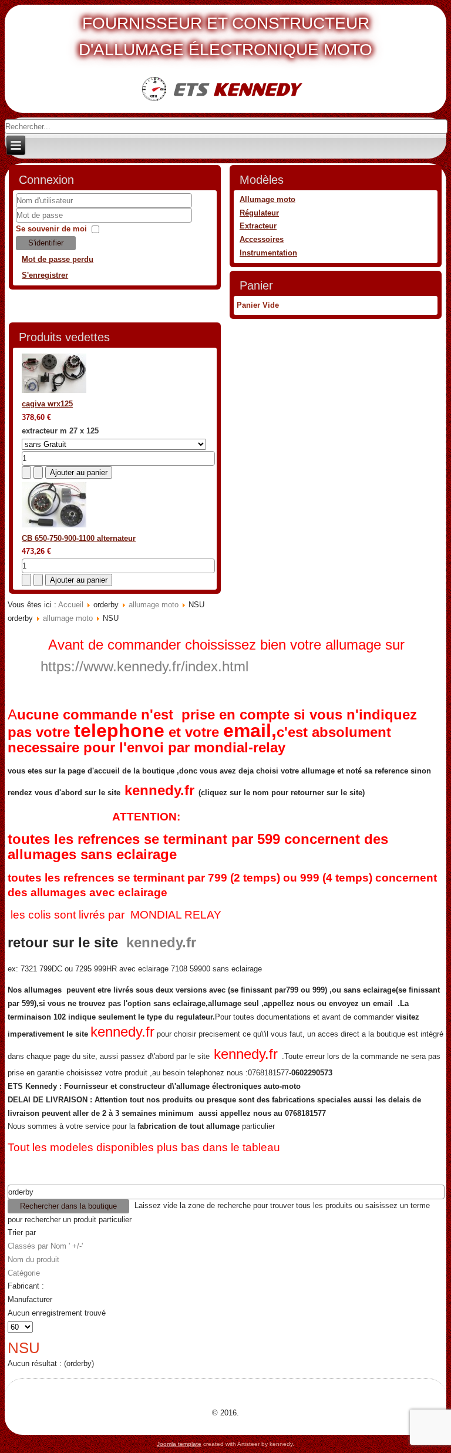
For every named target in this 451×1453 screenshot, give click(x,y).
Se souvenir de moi (51, 228)
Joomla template (179, 1444)
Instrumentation (268, 252)
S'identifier (45, 242)
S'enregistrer (45, 275)
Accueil (70, 604)
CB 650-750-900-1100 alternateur (79, 538)
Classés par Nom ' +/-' (45, 1246)
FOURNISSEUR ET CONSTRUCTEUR (225, 23)
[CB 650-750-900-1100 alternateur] (54, 524)
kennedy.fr (159, 790)
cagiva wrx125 (47, 403)
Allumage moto (267, 199)
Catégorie (24, 1273)
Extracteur (258, 225)
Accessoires (262, 239)
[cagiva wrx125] (54, 390)
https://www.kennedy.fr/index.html (144, 666)
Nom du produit (33, 1259)
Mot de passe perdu (57, 259)
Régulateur (259, 212)
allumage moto (154, 604)
